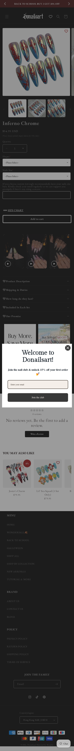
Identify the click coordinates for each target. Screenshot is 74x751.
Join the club (38, 397)
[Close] (68, 348)
